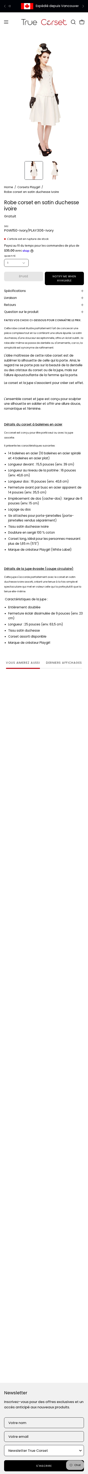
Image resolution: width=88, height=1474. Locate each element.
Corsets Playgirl (28, 187)
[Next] (83, 6)
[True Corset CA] (44, 22)
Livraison (10, 298)
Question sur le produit (21, 312)
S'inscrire (44, 1466)
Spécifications (15, 291)
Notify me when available (64, 278)
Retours (10, 305)
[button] (73, 22)
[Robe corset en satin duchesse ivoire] (34, 170)
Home (8, 187)
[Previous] (5, 6)
